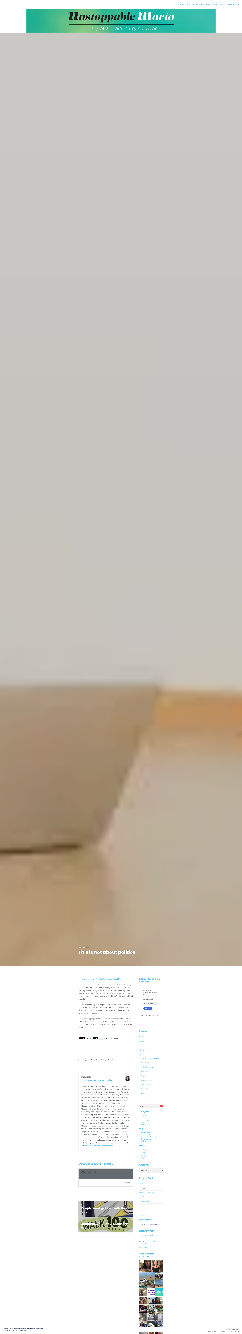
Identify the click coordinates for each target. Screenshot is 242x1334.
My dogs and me (144, 1050)
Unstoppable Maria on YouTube (215, 4)
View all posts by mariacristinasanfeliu (100, 1145)
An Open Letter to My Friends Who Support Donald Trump (101, 979)
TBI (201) (143, 1116)
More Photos (143, 1247)
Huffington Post (106, 1060)
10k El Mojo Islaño (144, 1201)
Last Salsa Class (144, 1184)
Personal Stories (146, 1089)
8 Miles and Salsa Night (146, 1193)
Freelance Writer (146, 1080)
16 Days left (142, 1188)
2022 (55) (143, 1158)
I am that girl (83, 947)
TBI (201, 4)
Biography (144, 1071)
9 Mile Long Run (144, 1197)
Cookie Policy (31, 1330)
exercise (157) (145, 1118)
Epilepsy (195, 4)
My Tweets (142, 1215)
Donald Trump (95, 1060)
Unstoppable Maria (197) (148, 1137)
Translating (145, 1097)
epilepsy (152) (145, 1122)
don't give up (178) (146, 1139)
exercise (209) (145, 1135)
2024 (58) (143, 1154)
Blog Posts (144, 1076)
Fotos (188, 4)
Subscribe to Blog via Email (149, 980)
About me (181, 4)
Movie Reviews (146, 1084)
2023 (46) (143, 1156)
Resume (143, 1093)
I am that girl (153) (146, 1120)
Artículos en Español (147, 1067)
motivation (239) (146, 1133)
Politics (114, 1060)
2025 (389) (144, 1152)
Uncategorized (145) (147, 1124)
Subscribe (147, 1008)
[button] (145, 1266)
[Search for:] (151, 1106)
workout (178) (145, 1141)
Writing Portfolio (233, 4)
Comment (125, 1183)
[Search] (161, 1106)
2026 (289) (144, 1150)
